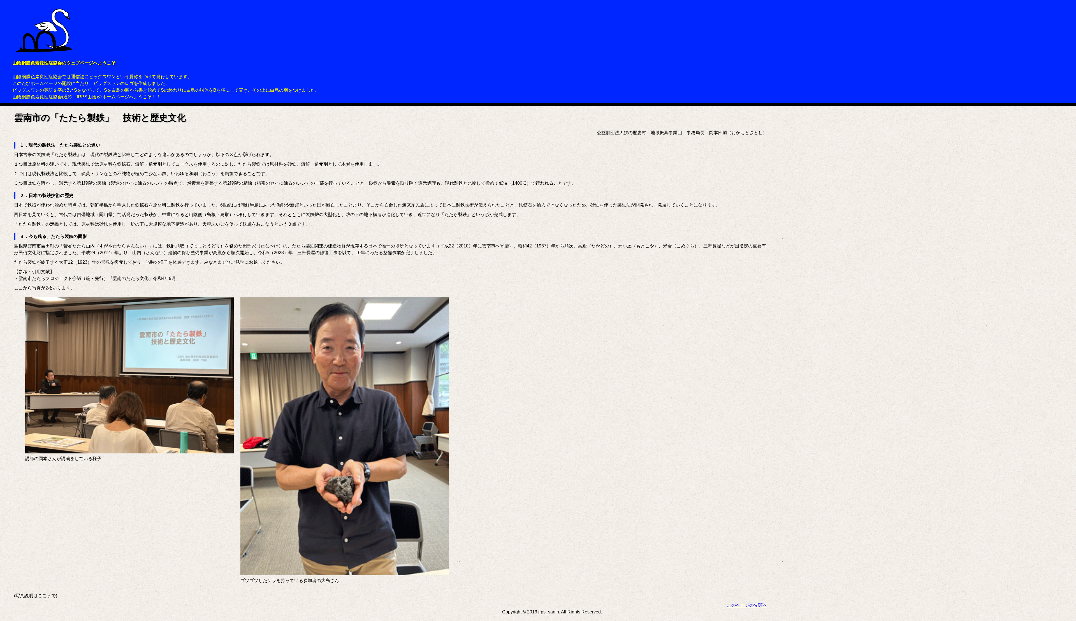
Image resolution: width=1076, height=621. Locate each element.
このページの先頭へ (747, 605)
